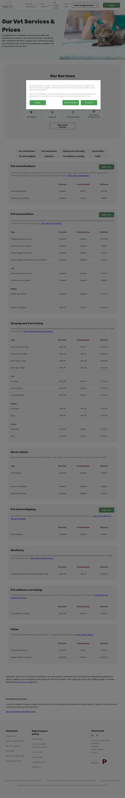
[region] (63, 94)
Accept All (89, 102)
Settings (38, 102)
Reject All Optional (70, 102)
